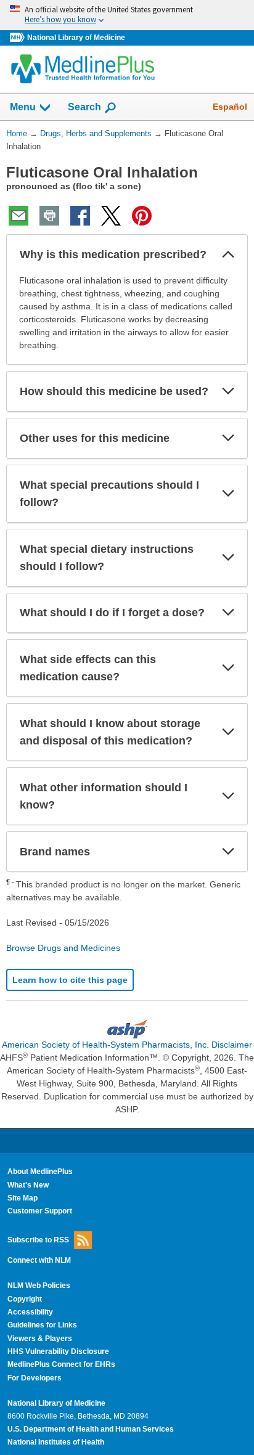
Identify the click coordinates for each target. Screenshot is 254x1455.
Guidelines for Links (42, 1325)
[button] (228, 254)
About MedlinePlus (40, 1171)
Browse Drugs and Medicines (63, 948)
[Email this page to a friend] (18, 215)
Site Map (22, 1198)
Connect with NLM (39, 1260)
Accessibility (30, 1312)
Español (230, 107)
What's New (28, 1185)
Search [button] (84, 106)
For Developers (34, 1378)
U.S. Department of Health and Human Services (90, 1429)
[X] (111, 215)
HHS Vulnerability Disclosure (58, 1351)
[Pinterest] (141, 215)
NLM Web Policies (38, 1285)
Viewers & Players (39, 1338)
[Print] (49, 215)
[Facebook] (80, 215)
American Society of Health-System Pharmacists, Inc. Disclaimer (127, 1044)
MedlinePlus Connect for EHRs (61, 1364)
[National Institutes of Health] (18, 37)
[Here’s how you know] (127, 15)
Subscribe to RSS (38, 1239)
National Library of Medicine (76, 37)
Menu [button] (23, 107)
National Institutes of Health (55, 1442)
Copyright (24, 1299)
